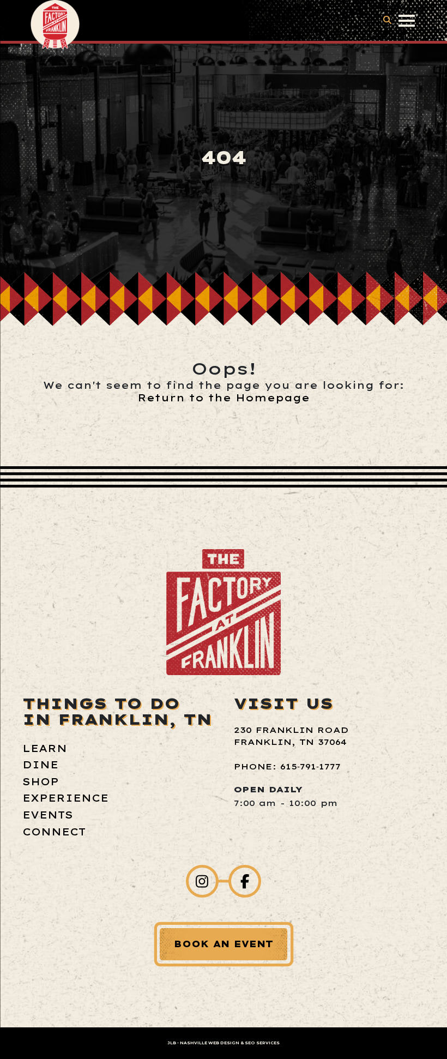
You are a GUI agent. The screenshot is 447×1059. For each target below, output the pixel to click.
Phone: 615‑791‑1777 (287, 766)
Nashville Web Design (209, 1042)
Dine (40, 765)
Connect (54, 832)
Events (47, 815)
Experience (65, 798)
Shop (40, 781)
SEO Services (262, 1042)
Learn (44, 748)
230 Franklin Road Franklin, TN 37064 (291, 736)
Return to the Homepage (223, 398)
